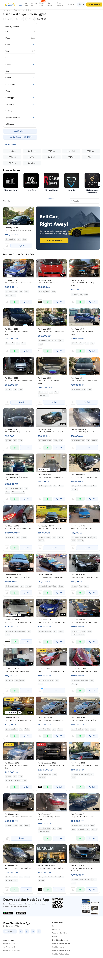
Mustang (74, 684)
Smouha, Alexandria (47, 680)
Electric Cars (42, 4)
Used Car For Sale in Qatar (61, 950)
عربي (82, 4)
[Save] (31, 210)
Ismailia (10, 680)
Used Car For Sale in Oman (61, 954)
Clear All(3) (41, 19)
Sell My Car (95, 4)
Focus (8, 492)
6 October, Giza (78, 343)
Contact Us (56, 929)
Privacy (54, 936)
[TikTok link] (27, 931)
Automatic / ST (43, 395)
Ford (19, 239)
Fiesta (73, 541)
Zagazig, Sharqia (13, 586)
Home (54, 926)
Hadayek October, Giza (80, 680)
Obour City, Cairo (46, 631)
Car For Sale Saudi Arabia (11, 950)
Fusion (24, 537)
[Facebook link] (21, 931)
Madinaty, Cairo (12, 825)
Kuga (24, 239)
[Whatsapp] (14, 302)
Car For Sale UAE (9, 947)
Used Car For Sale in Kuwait (61, 943)
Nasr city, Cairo (12, 291)
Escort (61, 631)
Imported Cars (33, 4)
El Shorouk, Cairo (46, 441)
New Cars (26, 4)
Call (22, 246)
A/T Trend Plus (10, 295)
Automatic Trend (44, 831)
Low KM (41, 541)
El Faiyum (76, 631)
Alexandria (11, 343)
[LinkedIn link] (33, 931)
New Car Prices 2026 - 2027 (20, 137)
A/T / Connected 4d (77, 635)
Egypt (10, 931)
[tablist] (51, 144)
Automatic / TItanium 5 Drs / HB (16, 780)
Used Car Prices (20, 131)
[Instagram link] (39, 931)
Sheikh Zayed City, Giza (81, 825)
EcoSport (61, 537)
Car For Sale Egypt (9, 943)
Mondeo (94, 441)
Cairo (42, 291)
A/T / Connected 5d (18, 492)
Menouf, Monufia (46, 486)
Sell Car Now (55, 240)
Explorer (74, 489)
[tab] (10, 144)
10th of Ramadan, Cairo (15, 488)
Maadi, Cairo (11, 239)
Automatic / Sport (83, 829)
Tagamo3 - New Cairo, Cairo (49, 340)
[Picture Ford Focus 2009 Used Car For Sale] (84, 563)
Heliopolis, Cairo (45, 774)
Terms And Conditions (59, 933)
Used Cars (20, 4)
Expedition (42, 778)
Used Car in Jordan (58, 947)
